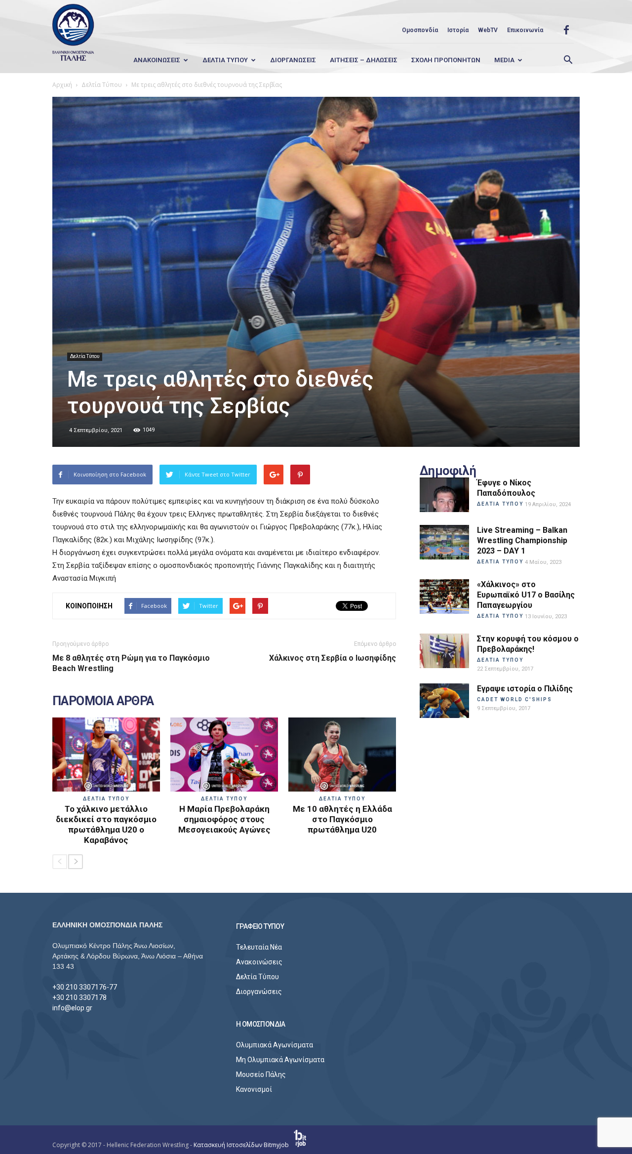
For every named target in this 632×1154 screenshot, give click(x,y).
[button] (568, 60)
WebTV (488, 30)
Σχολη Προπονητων (445, 60)
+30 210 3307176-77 (84, 987)
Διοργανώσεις (259, 991)
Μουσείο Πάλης (261, 1074)
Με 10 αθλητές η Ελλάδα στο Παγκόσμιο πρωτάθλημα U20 (342, 819)
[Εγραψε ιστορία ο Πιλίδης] (444, 700)
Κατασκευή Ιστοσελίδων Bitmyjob (242, 1145)
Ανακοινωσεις (156, 60)
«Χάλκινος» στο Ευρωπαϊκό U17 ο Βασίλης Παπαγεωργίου (526, 595)
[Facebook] (566, 30)
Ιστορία (458, 30)
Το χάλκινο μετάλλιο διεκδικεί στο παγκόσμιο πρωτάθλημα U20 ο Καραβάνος (106, 824)
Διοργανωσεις (293, 60)
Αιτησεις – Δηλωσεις (363, 60)
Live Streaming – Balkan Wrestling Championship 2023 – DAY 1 (522, 540)
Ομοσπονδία (420, 30)
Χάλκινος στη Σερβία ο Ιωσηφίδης (332, 658)
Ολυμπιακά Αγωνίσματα (274, 1045)
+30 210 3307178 (79, 997)
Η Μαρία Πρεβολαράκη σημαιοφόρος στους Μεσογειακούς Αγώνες (224, 819)
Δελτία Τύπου (84, 356)
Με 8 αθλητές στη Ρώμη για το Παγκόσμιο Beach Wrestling (131, 663)
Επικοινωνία (525, 30)
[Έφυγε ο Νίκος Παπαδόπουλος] (444, 495)
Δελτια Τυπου (225, 60)
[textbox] (224, 540)
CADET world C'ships (514, 699)
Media (504, 60)
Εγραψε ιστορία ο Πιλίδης (525, 688)
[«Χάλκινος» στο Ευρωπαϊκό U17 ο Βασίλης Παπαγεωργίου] (444, 596)
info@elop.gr (72, 1008)
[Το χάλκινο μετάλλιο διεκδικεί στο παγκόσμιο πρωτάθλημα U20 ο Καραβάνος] (106, 754)
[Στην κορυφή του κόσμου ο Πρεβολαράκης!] (444, 651)
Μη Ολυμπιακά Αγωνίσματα (280, 1060)
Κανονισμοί (254, 1089)
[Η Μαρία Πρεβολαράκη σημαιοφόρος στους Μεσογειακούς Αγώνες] (224, 754)
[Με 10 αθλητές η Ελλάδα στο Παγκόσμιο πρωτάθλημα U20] (342, 754)
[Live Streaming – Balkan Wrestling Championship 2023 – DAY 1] (444, 542)
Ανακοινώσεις (259, 962)
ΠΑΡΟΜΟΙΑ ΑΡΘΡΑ (103, 701)
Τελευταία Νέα (259, 947)
